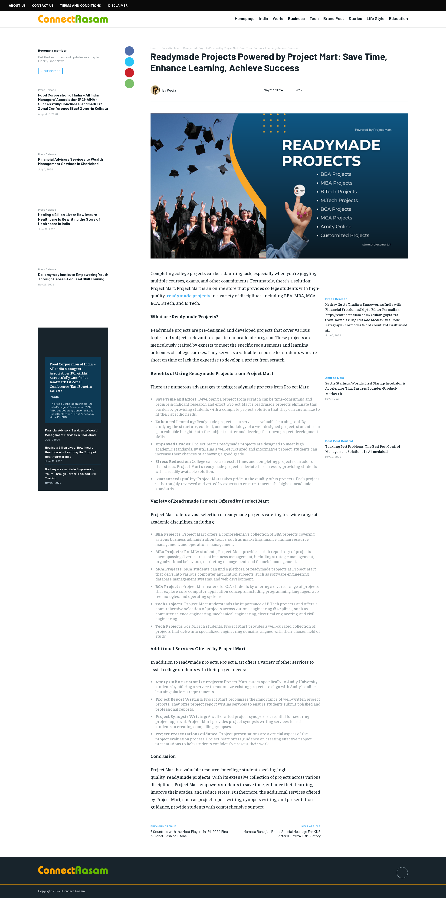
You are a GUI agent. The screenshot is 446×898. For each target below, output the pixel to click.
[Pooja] (156, 90)
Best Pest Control (339, 441)
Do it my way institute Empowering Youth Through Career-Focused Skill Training (73, 276)
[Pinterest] (129, 72)
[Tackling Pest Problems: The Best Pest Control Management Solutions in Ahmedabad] (366, 421)
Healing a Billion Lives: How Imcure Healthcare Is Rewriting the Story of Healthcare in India (69, 218)
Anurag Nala (334, 378)
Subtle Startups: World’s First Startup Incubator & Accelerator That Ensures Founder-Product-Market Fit (365, 388)
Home (154, 48)
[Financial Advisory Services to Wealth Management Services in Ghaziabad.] (73, 189)
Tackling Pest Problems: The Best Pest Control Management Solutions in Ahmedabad (362, 449)
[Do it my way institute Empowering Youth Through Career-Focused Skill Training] (73, 304)
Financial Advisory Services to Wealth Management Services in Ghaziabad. (70, 161)
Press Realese (170, 48)
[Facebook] (129, 51)
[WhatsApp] (129, 83)
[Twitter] (129, 61)
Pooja (54, 397)
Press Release (47, 89)
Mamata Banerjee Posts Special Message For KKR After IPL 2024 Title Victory (282, 833)
